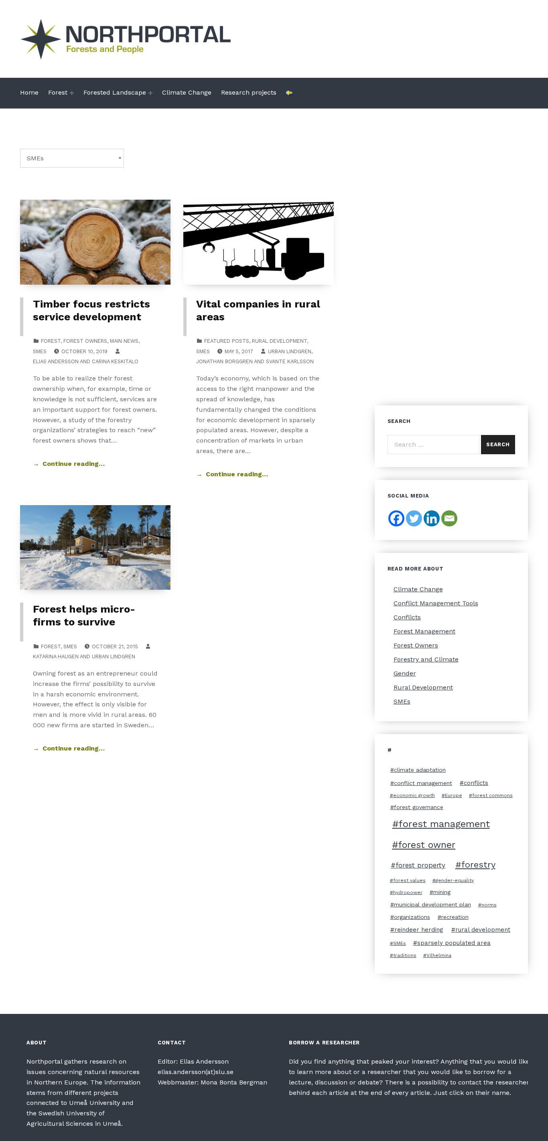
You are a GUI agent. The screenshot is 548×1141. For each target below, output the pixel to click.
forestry (478, 865)
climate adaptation (420, 770)
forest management (444, 823)
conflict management (423, 783)
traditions (404, 955)
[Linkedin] (432, 518)
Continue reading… (74, 463)
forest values (409, 880)
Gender (405, 673)
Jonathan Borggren (224, 361)
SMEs (40, 351)
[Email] (449, 518)
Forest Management (424, 631)
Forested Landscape (114, 92)
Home (29, 92)
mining (442, 892)
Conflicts (407, 617)
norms (489, 905)
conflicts (476, 783)
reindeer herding (418, 929)
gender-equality (455, 880)
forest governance (418, 807)
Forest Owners (85, 341)
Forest (57, 92)
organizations (412, 917)
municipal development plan (432, 904)
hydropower (407, 892)
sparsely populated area (454, 943)
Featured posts (226, 341)
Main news (124, 341)
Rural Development (279, 341)
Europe (453, 795)
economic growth (414, 795)
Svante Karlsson (290, 361)
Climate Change (186, 92)
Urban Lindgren (289, 351)
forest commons (492, 795)
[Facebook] (396, 518)
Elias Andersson (56, 361)
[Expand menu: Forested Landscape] (150, 93)
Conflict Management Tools (436, 603)
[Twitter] (414, 518)
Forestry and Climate (426, 659)
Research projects (248, 92)
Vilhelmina (438, 955)
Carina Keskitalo (115, 361)
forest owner (426, 845)
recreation (455, 917)
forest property (420, 865)
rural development (482, 929)
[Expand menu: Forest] (72, 93)
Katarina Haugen (56, 656)
